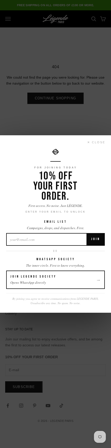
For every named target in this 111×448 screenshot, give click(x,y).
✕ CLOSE (96, 142)
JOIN (95, 239)
